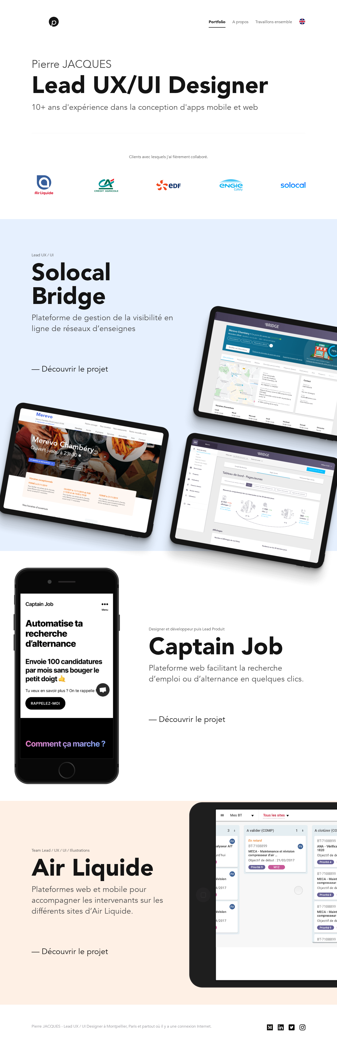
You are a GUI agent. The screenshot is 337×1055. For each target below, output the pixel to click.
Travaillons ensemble (273, 22)
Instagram (308, 1026)
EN (302, 20)
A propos (240, 22)
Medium (274, 1026)
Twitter (294, 1026)
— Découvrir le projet (70, 369)
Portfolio (217, 22)
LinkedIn (285, 1026)
